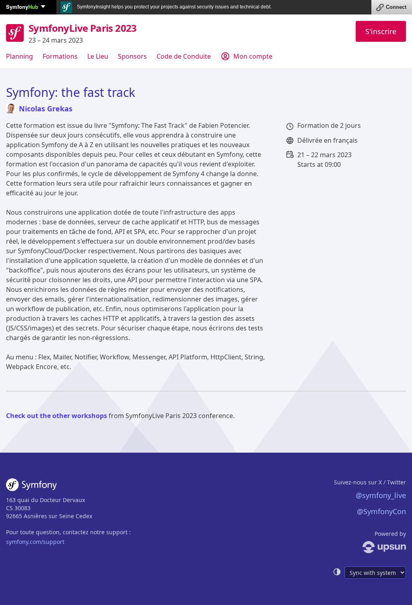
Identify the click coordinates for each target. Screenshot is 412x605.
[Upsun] (369, 547)
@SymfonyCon (381, 511)
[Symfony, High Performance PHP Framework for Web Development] (31, 486)
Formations (60, 56)
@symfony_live (381, 495)
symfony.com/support (35, 542)
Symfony (22, 6)
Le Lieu (97, 56)
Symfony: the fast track (70, 92)
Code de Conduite (184, 56)
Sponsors (132, 56)
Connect (396, 7)
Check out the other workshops (56, 415)
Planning (19, 56)
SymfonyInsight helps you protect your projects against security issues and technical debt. (174, 7)
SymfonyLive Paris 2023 (83, 28)
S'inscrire (380, 31)
